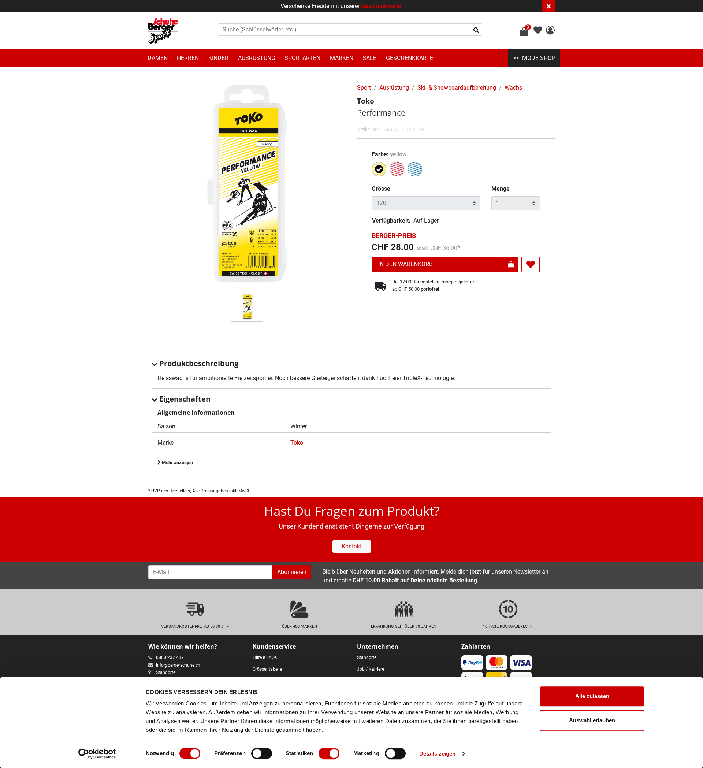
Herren (188, 58)
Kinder (218, 58)
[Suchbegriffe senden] (476, 30)
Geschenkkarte (381, 6)
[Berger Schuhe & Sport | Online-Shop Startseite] (163, 31)
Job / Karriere (370, 669)
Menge (500, 188)
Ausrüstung (256, 58)
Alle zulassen (592, 696)
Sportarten (302, 58)
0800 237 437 (170, 657)
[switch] (261, 753)
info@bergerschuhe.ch (178, 665)
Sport (364, 87)
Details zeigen (437, 753)
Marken (341, 58)
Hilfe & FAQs (265, 657)
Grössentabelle (267, 669)
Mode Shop (538, 58)
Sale (369, 58)
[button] (550, 31)
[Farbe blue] (416, 170)
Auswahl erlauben (592, 720)
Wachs (513, 87)
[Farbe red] (398, 170)
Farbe (389, 154)
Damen (158, 58)
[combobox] (350, 29)
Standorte (165, 672)
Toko (296, 442)
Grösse (381, 188)
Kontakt (352, 546)
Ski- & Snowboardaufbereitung (456, 87)
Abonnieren (291, 571)
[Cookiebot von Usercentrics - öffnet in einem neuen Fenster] (97, 753)
